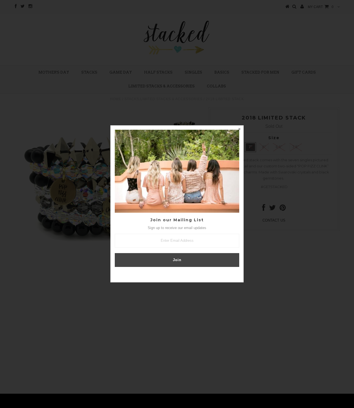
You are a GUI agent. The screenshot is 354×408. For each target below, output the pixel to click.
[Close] (239, 130)
